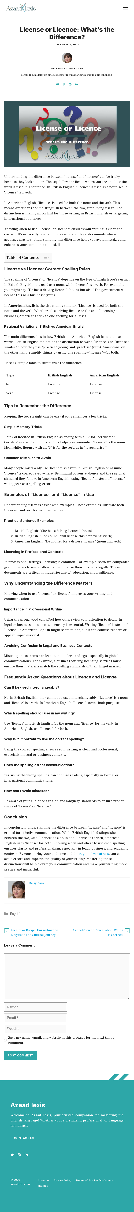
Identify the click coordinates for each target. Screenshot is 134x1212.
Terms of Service (87, 1180)
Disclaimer (106, 1180)
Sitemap (43, 1186)
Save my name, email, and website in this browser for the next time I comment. (61, 1040)
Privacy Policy (62, 1180)
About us (43, 1180)
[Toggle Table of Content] (44, 258)
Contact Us (24, 1138)
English (15, 914)
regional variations (94, 853)
